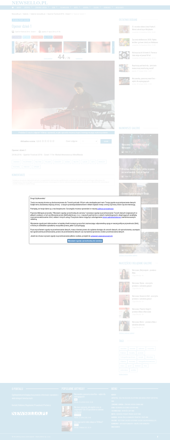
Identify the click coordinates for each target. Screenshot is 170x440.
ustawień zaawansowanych (102, 236)
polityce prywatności (105, 209)
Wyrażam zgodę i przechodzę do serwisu (85, 241)
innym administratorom (112, 217)
